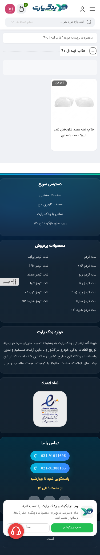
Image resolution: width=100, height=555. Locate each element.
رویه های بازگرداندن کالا (50, 223)
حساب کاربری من (50, 204)
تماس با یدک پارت (50, 214)
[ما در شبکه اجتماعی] (10, 9)
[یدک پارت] (50, 9)
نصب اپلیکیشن (72, 527)
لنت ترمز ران (88, 283)
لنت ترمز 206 (87, 266)
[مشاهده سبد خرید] (21, 9)
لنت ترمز (90, 257)
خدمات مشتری (50, 195)
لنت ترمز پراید (38, 257)
